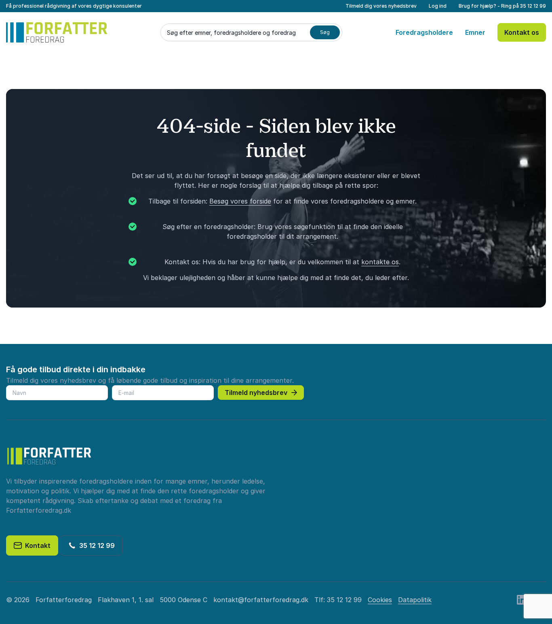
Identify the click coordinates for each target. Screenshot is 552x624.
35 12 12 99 (533, 6)
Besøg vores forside (240, 201)
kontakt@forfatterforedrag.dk (260, 600)
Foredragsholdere (424, 32)
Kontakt (36, 545)
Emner (475, 32)
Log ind (438, 6)
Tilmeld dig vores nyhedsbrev (381, 6)
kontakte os (380, 262)
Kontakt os (521, 32)
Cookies (380, 600)
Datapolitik (415, 600)
